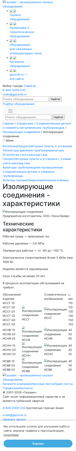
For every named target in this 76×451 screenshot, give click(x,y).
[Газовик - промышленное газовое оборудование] (38, 4)
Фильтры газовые (15, 180)
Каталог (8, 384)
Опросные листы (42, 384)
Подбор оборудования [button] (18, 104)
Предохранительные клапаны (48, 180)
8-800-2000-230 (14, 90)
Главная (8, 123)
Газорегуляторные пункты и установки (44, 146)
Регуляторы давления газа (21, 150)
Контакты (26, 388)
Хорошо (38, 443)
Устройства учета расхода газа (25, 154)
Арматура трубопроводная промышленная (33, 167)
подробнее (11, 435)
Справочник (25, 123)
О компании (22, 384)
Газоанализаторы (52, 150)
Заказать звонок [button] (14, 419)
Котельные (10, 146)
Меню (10, 140)
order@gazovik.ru (15, 94)
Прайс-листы (63, 384)
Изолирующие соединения (21, 132)
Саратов (30, 86)
